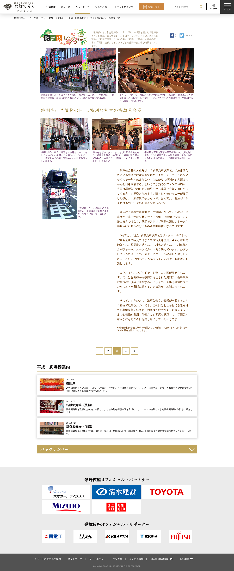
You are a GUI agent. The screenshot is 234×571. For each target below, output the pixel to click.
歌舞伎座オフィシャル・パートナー (117, 479)
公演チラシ (154, 6)
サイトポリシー (97, 559)
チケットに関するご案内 (48, 559)
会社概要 (184, 559)
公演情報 (51, 7)
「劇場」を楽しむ (55, 18)
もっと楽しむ (82, 7)
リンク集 (117, 559)
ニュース (65, 7)
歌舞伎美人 (19, 18)
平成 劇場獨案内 (77, 18)
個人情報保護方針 (160, 559)
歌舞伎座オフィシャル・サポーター (117, 524)
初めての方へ (102, 7)
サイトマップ (75, 559)
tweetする (189, 35)
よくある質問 (136, 559)
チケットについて (124, 7)
